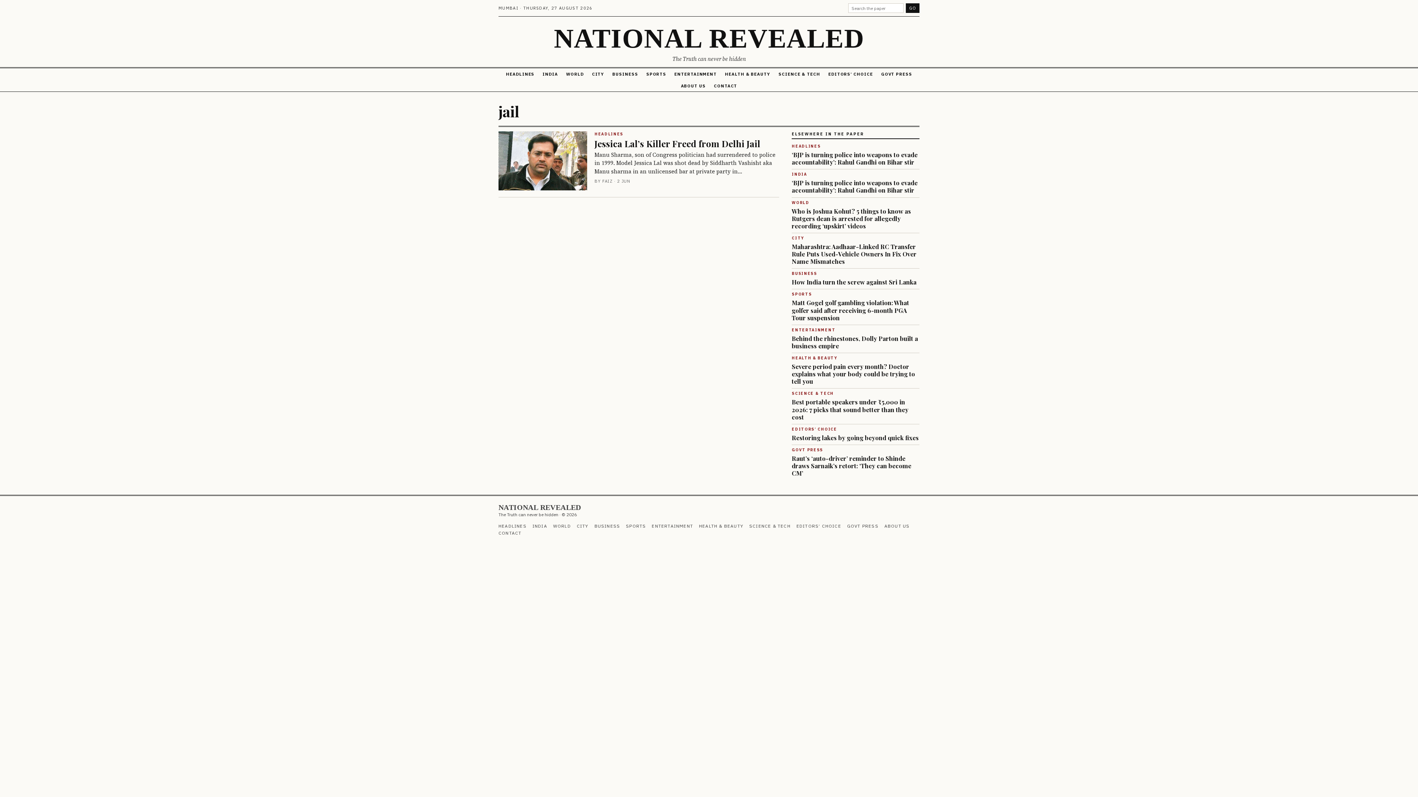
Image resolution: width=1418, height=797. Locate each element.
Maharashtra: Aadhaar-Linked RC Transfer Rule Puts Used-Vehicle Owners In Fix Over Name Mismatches (854, 253)
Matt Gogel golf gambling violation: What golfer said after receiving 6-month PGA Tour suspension (850, 310)
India (550, 74)
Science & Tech (799, 74)
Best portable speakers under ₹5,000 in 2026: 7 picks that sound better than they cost (850, 409)
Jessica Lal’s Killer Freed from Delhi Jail (677, 143)
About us (693, 86)
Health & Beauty (747, 74)
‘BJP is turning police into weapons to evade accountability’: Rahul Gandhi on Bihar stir (855, 158)
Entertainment (695, 74)
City (598, 74)
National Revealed (709, 38)
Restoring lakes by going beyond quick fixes (855, 438)
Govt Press (896, 74)
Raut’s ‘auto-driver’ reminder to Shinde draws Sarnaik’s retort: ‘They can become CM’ (851, 465)
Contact (725, 86)
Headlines (520, 74)
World (575, 74)
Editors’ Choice (850, 74)
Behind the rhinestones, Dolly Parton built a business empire (855, 342)
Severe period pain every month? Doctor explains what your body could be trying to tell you (853, 373)
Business (625, 74)
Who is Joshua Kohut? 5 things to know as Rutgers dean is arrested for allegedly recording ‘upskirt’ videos (851, 218)
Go (912, 8)
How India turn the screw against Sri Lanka (854, 282)
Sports (656, 74)
